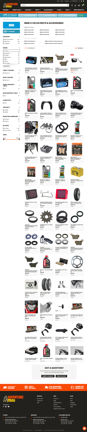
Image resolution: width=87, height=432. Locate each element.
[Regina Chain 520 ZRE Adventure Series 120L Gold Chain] (46, 60)
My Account (40, 398)
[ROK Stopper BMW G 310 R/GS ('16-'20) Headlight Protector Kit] (31, 307)
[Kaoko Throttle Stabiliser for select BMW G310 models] (62, 307)
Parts (71, 398)
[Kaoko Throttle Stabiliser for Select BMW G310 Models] (31, 284)
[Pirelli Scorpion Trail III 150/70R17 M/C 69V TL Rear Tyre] (62, 105)
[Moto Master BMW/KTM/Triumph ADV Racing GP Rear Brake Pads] (77, 149)
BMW (7, 19)
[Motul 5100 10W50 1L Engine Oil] (46, 350)
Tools (71, 406)
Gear (71, 400)
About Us (56, 398)
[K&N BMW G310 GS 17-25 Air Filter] (31, 194)
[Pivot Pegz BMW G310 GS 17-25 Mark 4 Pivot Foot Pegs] (46, 128)
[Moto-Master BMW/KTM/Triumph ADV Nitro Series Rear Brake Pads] (62, 149)
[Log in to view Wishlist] (72, 5)
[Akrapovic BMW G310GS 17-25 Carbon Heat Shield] (77, 105)
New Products (79, 10)
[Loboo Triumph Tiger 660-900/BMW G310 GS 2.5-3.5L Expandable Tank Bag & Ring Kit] (46, 329)
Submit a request (47, 376)
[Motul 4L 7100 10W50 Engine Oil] (77, 83)
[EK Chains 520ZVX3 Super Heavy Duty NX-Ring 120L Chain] (31, 329)
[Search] (67, 5)
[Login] (75, 5)
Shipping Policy (57, 402)
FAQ (38, 402)
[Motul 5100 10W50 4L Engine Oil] (31, 105)
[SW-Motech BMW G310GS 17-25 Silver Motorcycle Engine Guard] (31, 149)
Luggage (72, 402)
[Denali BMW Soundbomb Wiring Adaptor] (77, 60)
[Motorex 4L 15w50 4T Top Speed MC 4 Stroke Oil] (31, 83)
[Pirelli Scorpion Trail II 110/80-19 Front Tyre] (46, 284)
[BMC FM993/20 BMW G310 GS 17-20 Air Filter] (62, 194)
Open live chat (61, 376)
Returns (55, 404)
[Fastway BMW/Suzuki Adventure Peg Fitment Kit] (62, 284)
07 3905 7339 (64, 417)
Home (4, 19)
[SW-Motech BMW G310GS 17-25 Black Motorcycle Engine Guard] (46, 149)
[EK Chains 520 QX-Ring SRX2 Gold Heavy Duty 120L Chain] (77, 307)
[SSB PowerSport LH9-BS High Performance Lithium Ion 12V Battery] (62, 83)
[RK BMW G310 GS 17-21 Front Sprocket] (46, 217)
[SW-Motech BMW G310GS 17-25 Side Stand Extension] (31, 350)
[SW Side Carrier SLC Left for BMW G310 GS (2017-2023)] (77, 350)
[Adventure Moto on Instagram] (81, 1)
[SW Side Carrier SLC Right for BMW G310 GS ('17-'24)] (62, 350)
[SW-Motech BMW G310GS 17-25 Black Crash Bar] (31, 128)
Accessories (73, 404)
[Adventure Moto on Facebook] (79, 1)
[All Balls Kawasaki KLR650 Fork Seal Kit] (62, 217)
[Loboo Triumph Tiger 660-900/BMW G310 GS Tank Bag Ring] (46, 105)
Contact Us (40, 400)
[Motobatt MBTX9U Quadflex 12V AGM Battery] (77, 172)
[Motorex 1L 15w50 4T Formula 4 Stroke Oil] (62, 172)
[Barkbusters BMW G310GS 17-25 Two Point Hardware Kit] (46, 194)
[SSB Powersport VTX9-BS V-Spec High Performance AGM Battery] (46, 83)
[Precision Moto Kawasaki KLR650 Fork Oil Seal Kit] (62, 128)
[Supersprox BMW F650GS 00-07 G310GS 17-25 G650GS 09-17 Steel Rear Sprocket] (77, 262)
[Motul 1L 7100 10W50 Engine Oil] (46, 262)
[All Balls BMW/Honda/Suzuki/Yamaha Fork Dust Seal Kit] (31, 217)
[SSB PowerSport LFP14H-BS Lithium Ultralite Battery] (31, 60)
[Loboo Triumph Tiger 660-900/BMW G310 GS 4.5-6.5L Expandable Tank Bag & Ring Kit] (77, 329)
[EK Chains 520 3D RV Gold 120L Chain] (62, 262)
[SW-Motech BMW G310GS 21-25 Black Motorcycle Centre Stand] (77, 284)
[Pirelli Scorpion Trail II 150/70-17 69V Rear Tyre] (77, 194)
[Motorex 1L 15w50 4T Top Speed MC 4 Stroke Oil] (77, 128)
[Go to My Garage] (78, 5)
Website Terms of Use (59, 408)
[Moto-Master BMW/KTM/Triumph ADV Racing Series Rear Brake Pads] (31, 172)
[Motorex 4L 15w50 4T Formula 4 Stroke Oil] (46, 172)
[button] (84, 428)
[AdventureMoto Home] (13, 399)
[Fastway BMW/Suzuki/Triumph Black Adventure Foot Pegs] (46, 239)
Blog (55, 400)
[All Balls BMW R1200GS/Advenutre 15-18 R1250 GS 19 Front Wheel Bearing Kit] (31, 239)
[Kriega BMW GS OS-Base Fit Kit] (46, 307)
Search (81, 15)
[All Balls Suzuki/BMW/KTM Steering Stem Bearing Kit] (62, 239)
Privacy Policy (57, 406)
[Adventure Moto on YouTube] (83, 1)
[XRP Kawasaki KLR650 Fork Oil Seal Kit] (77, 217)
